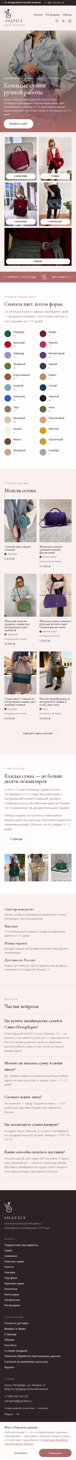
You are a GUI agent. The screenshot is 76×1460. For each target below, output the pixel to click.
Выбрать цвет (18, 123)
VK (17, 1414)
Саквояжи (10, 1256)
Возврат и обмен (15, 1328)
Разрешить (55, 1453)
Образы (67, 14)
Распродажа (53, 14)
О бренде (16, 839)
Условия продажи (15, 1350)
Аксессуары (11, 1294)
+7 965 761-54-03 (16, 1396)
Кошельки (10, 1289)
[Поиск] (57, 21)
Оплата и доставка (16, 1323)
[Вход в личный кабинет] (63, 21)
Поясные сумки (14, 1261)
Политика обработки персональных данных (32, 1356)
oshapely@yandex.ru (18, 1401)
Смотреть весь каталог (38, 733)
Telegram (8, 1414)
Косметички (12, 1300)
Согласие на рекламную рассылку (26, 1361)
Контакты (10, 1345)
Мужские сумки (14, 1283)
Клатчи (9, 1267)
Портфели (10, 1278)
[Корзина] (70, 21)
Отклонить (20, 1453)
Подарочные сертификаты (21, 1245)
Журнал (9, 1367)
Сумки (8, 1250)
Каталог (38, 14)
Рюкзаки (9, 1272)
